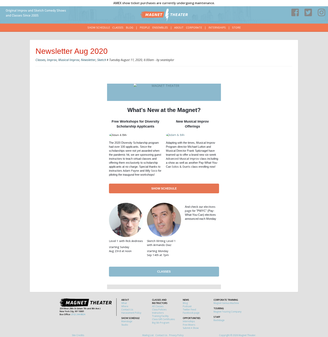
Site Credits (78, 335)
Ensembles (160, 27)
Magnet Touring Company (227, 311)
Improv (52, 60)
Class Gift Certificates (163, 319)
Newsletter (88, 60)
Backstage (219, 320)
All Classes (157, 306)
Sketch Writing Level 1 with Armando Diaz (161, 243)
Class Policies (159, 309)
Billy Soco (151, 170)
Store (236, 27)
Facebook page (191, 312)
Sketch (101, 60)
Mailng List (148, 335)
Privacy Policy (176, 335)
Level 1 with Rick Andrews (126, 241)
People (145, 27)
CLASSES (164, 271)
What (124, 303)
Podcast (187, 306)
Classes (117, 27)
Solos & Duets (181, 166)
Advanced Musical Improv (182, 158)
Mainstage (126, 321)
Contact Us (127, 309)
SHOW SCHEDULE (164, 188)
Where (124, 306)
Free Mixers (189, 324)
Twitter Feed (189, 309)
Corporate (194, 27)
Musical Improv (68, 60)
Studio (124, 324)
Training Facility (160, 316)
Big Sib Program (160, 322)
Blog (129, 27)
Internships (217, 27)
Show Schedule (99, 27)
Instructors (158, 312)
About (179, 27)
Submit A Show (191, 328)
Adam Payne (131, 170)
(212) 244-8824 (78, 314)
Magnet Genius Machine (226, 303)
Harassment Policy (131, 312)
